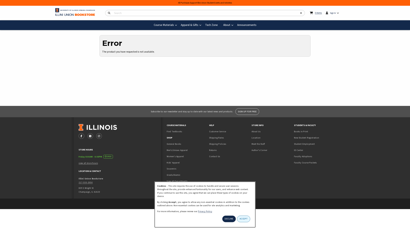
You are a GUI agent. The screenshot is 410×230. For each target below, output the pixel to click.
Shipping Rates (216, 137)
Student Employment (314, 144)
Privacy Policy (205, 211)
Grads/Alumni (173, 174)
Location (256, 137)
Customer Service (217, 131)
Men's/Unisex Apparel (177, 150)
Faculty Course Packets (305, 162)
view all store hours (88, 163)
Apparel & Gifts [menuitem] (189, 25)
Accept (244, 218)
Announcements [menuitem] (246, 25)
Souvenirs (171, 168)
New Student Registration (306, 137)
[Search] (109, 13)
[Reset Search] (301, 13)
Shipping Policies (217, 144)
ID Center (308, 150)
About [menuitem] (226, 25)
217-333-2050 (86, 182)
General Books (174, 144)
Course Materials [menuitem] (164, 25)
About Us (256, 131)
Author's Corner (259, 150)
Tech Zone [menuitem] (212, 25)
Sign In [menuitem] (333, 13)
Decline (229, 218)
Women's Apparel (175, 156)
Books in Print (311, 131)
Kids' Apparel (173, 162)
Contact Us (214, 156)
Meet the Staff (258, 144)
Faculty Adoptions (303, 156)
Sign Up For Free (247, 111)
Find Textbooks (174, 131)
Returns (213, 150)
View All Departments (177, 181)
